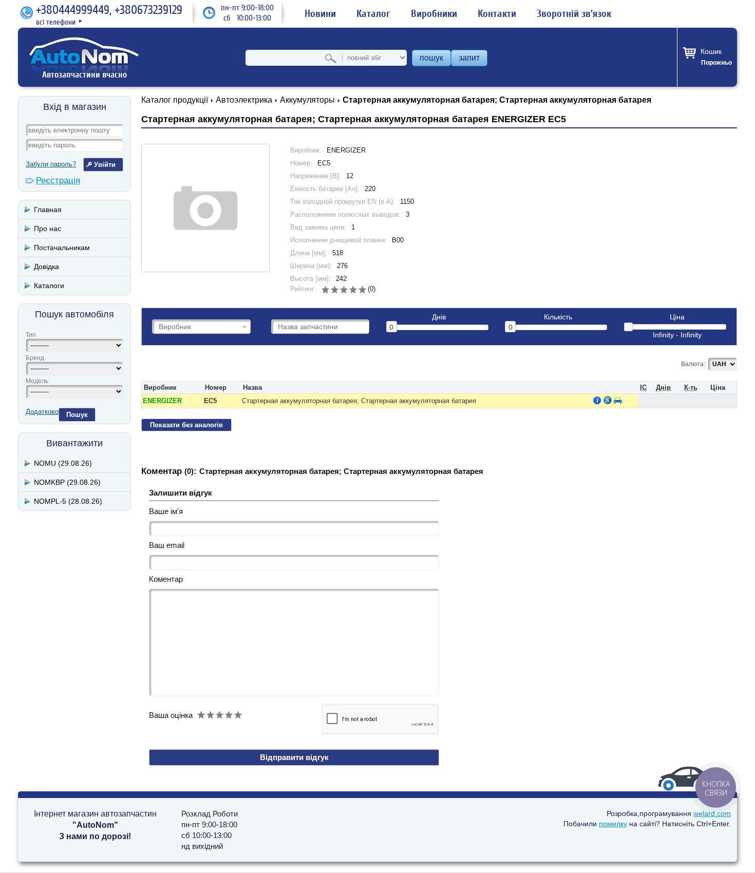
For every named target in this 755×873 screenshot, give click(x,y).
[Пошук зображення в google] (607, 400)
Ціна (677, 317)
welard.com (712, 813)
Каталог (373, 14)
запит (469, 57)
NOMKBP (67, 482)
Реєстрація (58, 180)
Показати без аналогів (186, 425)
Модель (37, 381)
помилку (613, 824)
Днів (439, 317)
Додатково (42, 411)
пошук (431, 57)
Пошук (77, 415)
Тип (31, 334)
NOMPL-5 (68, 501)
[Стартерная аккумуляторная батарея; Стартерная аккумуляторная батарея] (205, 208)
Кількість (558, 317)
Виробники (434, 14)
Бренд (35, 358)
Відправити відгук (294, 757)
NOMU (63, 463)
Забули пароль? (51, 164)
